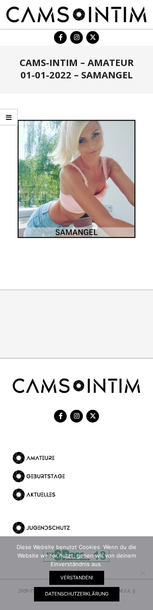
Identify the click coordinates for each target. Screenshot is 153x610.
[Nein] (142, 573)
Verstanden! (76, 578)
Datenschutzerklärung (76, 594)
